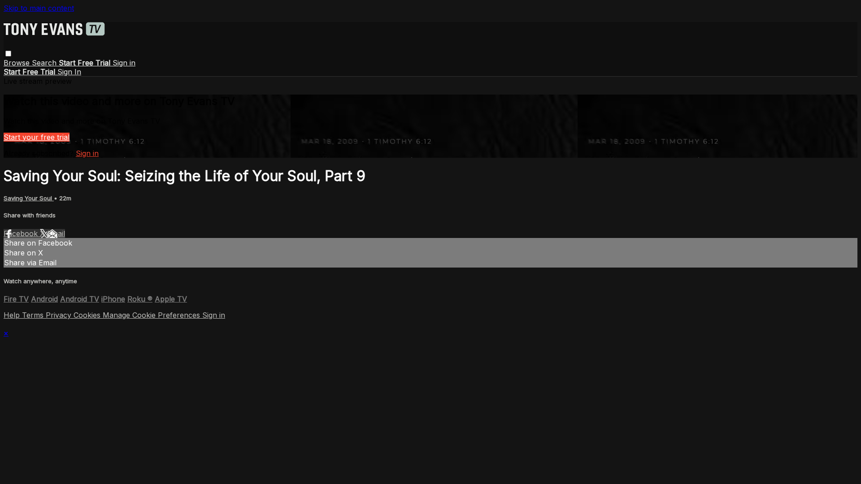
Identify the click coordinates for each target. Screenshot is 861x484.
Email (56, 233)
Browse (18, 62)
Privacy (60, 315)
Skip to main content (39, 8)
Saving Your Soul (29, 198)
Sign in (124, 62)
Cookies (88, 315)
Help (13, 315)
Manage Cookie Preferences (152, 315)
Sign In (69, 71)
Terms (34, 315)
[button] (8, 53)
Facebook (22, 233)
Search (45, 62)
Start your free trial (37, 137)
